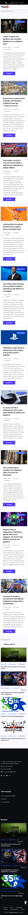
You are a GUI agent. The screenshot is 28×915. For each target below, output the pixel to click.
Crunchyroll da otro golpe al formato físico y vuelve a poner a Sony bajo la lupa (13, 226)
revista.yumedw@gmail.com (9, 772)
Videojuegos (19, 907)
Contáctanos (5, 802)
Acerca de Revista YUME (8, 796)
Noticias (5, 907)
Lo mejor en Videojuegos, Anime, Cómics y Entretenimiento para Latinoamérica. (11, 762)
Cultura (23, 909)
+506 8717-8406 (6, 769)
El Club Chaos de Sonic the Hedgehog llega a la (12, 716)
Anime (11, 907)
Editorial (4, 799)
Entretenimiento (14, 909)
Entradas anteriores (6, 639)
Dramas (5, 909)
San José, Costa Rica (7, 766)
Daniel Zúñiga (7, 47)
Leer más (9, 73)
